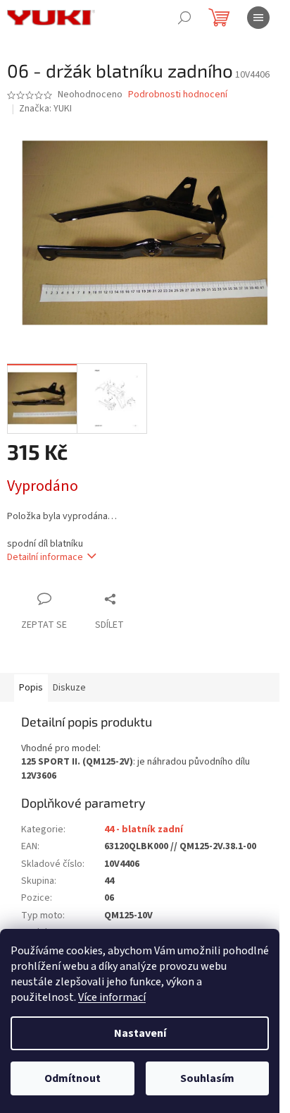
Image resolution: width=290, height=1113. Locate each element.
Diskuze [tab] (69, 688)
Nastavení (140, 1033)
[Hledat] (184, 18)
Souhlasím (207, 1078)
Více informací (112, 997)
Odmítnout (72, 1078)
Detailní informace (45, 557)
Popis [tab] (31, 688)
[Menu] (258, 18)
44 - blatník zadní (143, 829)
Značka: (45, 109)
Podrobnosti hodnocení (177, 95)
